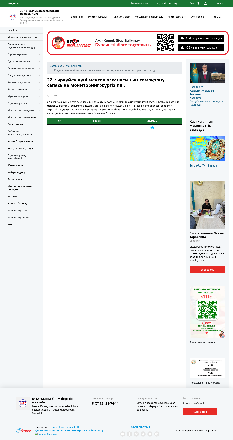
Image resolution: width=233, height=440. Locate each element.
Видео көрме (16, 124)
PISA (10, 224)
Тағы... (216, 16)
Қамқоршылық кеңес (20, 148)
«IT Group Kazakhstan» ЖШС (64, 427)
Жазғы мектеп (16, 165)
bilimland (13, 30)
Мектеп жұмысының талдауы (20, 188)
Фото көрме (175, 16)
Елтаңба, (195, 165)
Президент (196, 86)
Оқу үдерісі (198, 16)
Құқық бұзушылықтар (21, 141)
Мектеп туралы (97, 16)
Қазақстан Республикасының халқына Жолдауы (206, 101)
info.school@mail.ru (195, 403)
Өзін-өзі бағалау (17, 203)
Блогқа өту (207, 269)
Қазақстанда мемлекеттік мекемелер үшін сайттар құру (69, 430)
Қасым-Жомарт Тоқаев (202, 92)
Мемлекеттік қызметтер (22, 37)
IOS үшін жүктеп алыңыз (201, 47)
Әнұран (212, 165)
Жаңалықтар (122, 16)
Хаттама (12, 196)
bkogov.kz (13, 3)
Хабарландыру (17, 172)
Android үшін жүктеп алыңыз (204, 38)
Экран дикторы (140, 427)
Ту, (204, 165)
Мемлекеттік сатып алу (149, 16)
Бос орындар (15, 179)
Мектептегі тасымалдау (22, 117)
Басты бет (77, 16)
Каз (219, 3)
